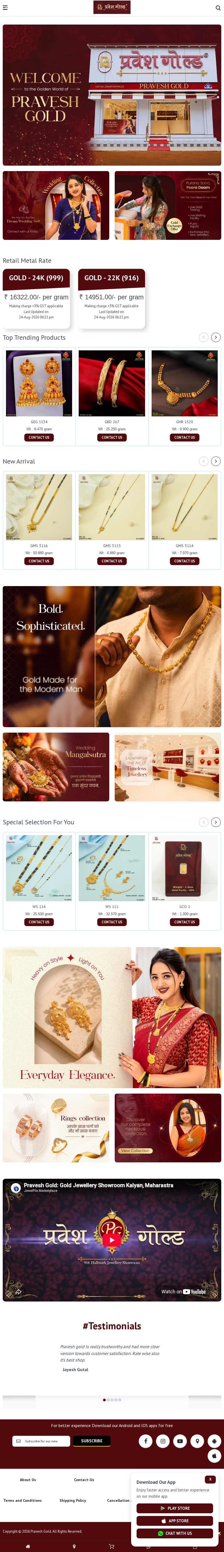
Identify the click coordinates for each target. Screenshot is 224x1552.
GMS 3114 (184, 545)
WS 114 (39, 906)
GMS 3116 (39, 545)
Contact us (39, 437)
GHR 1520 (184, 421)
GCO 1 (184, 906)
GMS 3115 (112, 545)
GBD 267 (112, 421)
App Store (179, 1520)
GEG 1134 (39, 421)
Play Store (179, 1508)
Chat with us (179, 1533)
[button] (104, 1400)
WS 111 (112, 906)
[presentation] (203, 337)
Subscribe (91, 1440)
